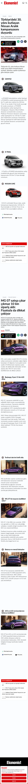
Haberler (10, 16)
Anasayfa (4, 16)
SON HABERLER (7, 243)
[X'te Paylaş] (25, 41)
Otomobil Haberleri (12, 297)
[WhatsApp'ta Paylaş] (18, 41)
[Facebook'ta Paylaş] (21, 41)
